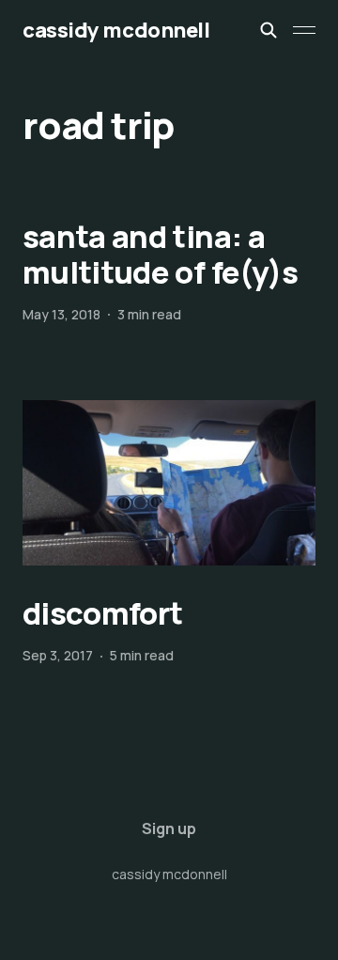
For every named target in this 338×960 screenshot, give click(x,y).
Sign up (169, 828)
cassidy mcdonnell (116, 30)
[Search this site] (268, 30)
